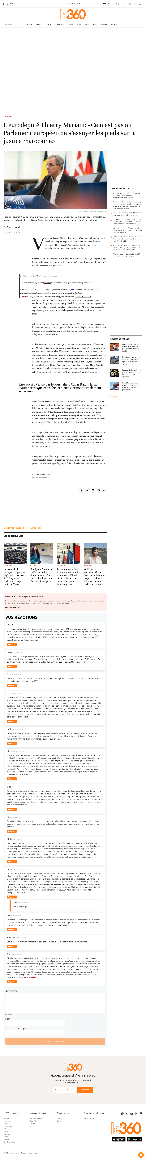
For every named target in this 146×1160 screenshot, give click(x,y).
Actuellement (8, 25)
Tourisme (114, 25)
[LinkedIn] (136, 1113)
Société (48, 25)
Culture (70, 25)
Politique (29, 25)
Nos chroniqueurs (9, 1142)
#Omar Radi (35, 528)
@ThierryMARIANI (30, 276)
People (95, 25)
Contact (59, 1121)
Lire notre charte (12, 607)
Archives (33, 1123)
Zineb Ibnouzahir (14, 227)
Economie (39, 25)
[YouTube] (131, 1113)
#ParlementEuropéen (49, 276)
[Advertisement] (68, 62)
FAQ (58, 1118)
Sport (87, 25)
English (118, 4)
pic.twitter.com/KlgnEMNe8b (70, 293)
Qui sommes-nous (36, 1118)
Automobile (7, 1134)
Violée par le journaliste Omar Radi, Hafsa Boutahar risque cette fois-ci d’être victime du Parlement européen (60, 387)
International (59, 25)
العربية (140, 4)
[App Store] (119, 1139)
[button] (141, 1155)
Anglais (130, 4)
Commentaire (12, 991)
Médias (79, 25)
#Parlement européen (14, 528)
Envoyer (85, 1090)
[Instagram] (141, 1113)
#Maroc (47, 282)
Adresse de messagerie (16, 1028)
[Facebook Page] (122, 1113)
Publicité (33, 1121)
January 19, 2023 (83, 296)
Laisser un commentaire (55, 1041)
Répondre (11, 644)
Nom (7, 1019)
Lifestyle (104, 25)
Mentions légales (89, 1118)
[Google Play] (134, 1139)
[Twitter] (127, 1113)
